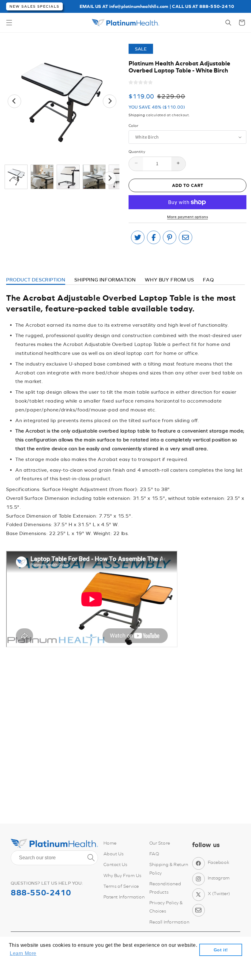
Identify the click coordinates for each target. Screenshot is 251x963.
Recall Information (169, 921)
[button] (9, 22)
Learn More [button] (23, 953)
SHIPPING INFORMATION (105, 280)
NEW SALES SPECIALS (34, 6)
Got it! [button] (221, 949)
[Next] (109, 101)
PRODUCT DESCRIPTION (35, 280)
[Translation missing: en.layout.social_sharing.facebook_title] (153, 237)
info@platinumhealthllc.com (139, 6)
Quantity (137, 151)
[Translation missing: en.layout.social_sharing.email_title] (185, 237)
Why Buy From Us (122, 875)
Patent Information (124, 896)
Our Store (159, 843)
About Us (113, 853)
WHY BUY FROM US (169, 280)
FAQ (208, 280)
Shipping (137, 115)
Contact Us (115, 864)
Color (133, 125)
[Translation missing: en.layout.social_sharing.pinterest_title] (169, 237)
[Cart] (242, 22)
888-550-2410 (216, 6)
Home (110, 843)
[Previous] (14, 101)
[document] (62, 101)
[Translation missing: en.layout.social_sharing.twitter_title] (137, 237)
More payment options (187, 217)
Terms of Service (121, 886)
